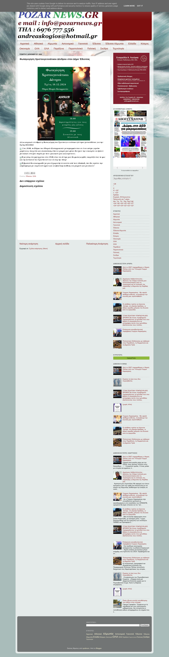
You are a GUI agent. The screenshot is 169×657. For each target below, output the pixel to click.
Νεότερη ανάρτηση (29, 244)
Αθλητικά (38, 43)
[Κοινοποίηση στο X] (30, 173)
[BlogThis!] (27, 173)
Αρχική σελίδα (62, 244)
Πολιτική (91, 48)
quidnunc (86, 648)
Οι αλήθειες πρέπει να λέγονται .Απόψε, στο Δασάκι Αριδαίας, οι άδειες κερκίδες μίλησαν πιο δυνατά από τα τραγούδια (135, 307)
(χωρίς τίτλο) (127, 404)
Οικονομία (25, 48)
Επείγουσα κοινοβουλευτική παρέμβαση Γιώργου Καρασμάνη (134, 330)
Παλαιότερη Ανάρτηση (97, 244)
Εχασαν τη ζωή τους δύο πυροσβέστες (131, 380)
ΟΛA (46, 48)
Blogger (99, 648)
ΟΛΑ (37, 48)
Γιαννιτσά (83, 43)
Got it (140, 6)
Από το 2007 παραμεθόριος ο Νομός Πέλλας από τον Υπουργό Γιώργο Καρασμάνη (136, 269)
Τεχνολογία (118, 48)
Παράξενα (59, 48)
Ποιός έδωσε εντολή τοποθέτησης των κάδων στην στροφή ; (135, 601)
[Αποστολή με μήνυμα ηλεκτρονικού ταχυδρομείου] (25, 173)
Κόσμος (145, 43)
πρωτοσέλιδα (126, 170)
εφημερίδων (135, 170)
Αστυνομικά (68, 43)
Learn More (129, 6)
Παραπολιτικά (76, 48)
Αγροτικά (24, 43)
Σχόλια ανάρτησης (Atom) (38, 248)
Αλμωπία (52, 43)
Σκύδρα (104, 48)
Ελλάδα (132, 43)
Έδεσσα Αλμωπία (114, 43)
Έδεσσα (96, 43)
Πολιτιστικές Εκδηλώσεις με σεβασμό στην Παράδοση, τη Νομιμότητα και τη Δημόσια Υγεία (136, 343)
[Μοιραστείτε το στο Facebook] (32, 173)
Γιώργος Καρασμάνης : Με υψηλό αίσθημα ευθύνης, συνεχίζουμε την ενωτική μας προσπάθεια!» (135, 294)
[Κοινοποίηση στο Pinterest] (34, 173)
